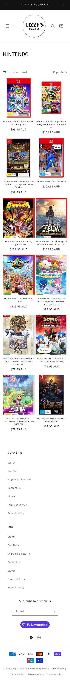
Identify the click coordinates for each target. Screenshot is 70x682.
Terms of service (36, 674)
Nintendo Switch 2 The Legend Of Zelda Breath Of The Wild (51, 243)
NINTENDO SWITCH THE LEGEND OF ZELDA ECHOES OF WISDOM (19, 421)
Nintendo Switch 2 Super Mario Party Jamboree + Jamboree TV (51, 124)
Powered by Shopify (39, 668)
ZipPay (11, 496)
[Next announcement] (63, 5)
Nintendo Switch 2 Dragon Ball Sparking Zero (18, 123)
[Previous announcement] (7, 5)
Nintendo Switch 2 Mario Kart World (19, 300)
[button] (7, 26)
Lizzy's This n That (20, 668)
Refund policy (15, 513)
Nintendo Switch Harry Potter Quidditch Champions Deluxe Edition (19, 184)
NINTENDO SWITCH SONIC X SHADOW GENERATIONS (51, 360)
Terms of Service (17, 505)
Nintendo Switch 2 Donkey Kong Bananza (18, 243)
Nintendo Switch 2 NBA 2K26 (51, 181)
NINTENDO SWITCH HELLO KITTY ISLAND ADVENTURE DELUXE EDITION (51, 301)
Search (11, 462)
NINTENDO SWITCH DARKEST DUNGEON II (51, 420)
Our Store (13, 471)
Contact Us (14, 487)
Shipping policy (55, 674)
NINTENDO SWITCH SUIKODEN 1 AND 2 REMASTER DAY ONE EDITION (18, 361)
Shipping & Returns (19, 479)
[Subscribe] (53, 611)
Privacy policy (18, 674)
